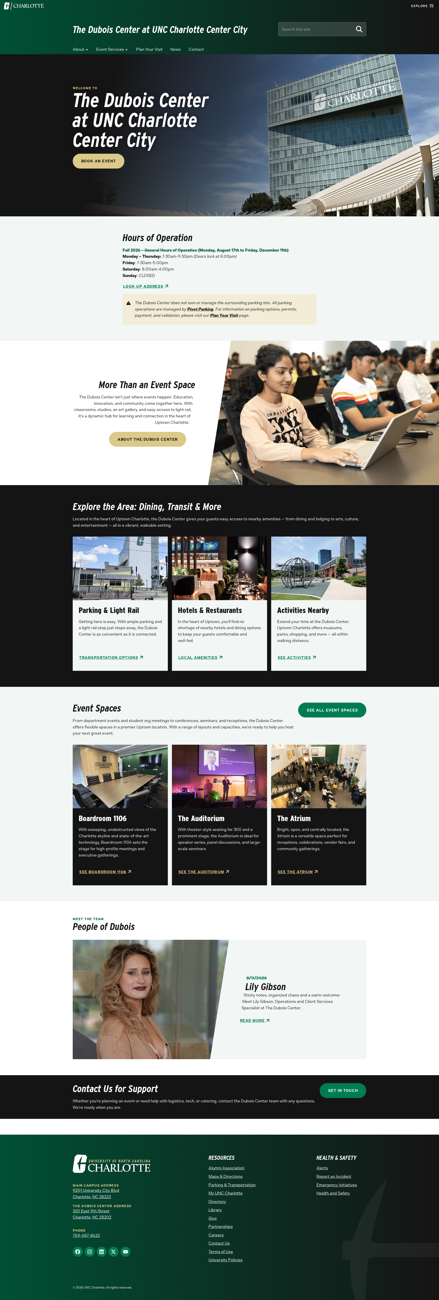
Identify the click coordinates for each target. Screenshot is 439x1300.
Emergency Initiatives (336, 1185)
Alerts (322, 1168)
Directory (217, 1201)
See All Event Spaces (332, 710)
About (78, 49)
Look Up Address (143, 286)
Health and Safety (333, 1193)
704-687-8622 (86, 1235)
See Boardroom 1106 (102, 871)
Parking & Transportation (232, 1185)
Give (213, 1218)
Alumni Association (226, 1168)
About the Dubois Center (148, 439)
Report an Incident (333, 1176)
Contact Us (219, 1243)
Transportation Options (108, 657)
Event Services (110, 49)
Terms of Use (221, 1251)
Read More (252, 1020)
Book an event (98, 160)
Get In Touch (343, 1090)
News (175, 49)
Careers (216, 1235)
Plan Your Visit (149, 49)
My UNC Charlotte (226, 1193)
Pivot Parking (200, 309)
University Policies (226, 1260)
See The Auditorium (201, 871)
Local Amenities (197, 657)
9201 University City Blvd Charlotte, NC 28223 (96, 1193)
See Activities (294, 657)
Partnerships (221, 1226)
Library (215, 1210)
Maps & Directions (226, 1176)
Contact (196, 49)
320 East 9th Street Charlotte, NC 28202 (92, 1214)
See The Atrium (295, 871)
